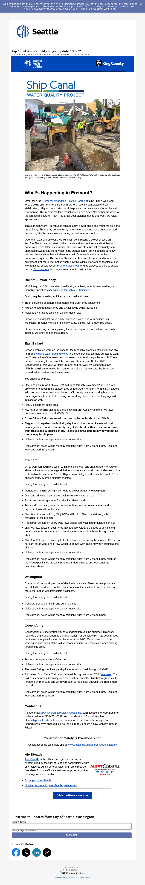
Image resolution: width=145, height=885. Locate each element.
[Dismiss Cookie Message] (140, 3)
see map (106, 674)
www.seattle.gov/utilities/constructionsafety (92, 744)
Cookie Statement (104, 8)
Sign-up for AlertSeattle (38, 780)
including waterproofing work (50, 353)
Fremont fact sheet (68, 265)
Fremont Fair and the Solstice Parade (63, 200)
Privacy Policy (61, 878)
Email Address (19, 822)
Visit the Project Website (72, 795)
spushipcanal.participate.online (45, 720)
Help (88, 878)
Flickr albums (41, 269)
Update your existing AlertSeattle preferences (51, 785)
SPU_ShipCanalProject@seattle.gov (61, 712)
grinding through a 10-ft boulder (72, 289)
